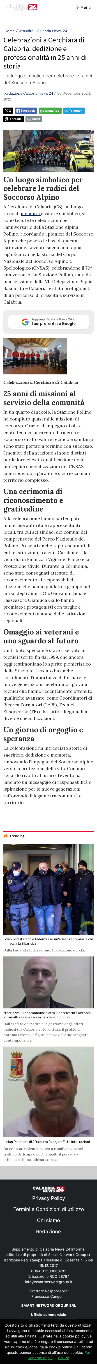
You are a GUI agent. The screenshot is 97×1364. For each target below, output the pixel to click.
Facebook (28, 110)
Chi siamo (48, 1220)
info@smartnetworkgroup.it (48, 1282)
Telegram (75, 110)
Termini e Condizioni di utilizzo (48, 1209)
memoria (31, 213)
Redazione (48, 1231)
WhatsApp (51, 110)
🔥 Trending (14, 835)
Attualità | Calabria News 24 (43, 31)
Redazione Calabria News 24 (28, 93)
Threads (15, 118)
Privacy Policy (48, 1198)
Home (10, 31)
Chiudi (63, 1358)
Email (36, 118)
